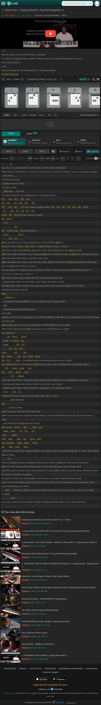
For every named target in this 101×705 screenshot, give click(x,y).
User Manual (91, 668)
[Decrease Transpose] (62, 158)
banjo (41, 115)
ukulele (24, 115)
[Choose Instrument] (56, 115)
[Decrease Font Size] (11, 158)
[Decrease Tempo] (3, 79)
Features (23, 668)
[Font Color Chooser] (54, 151)
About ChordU (10, 668)
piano (15, 115)
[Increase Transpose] (78, 158)
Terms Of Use (35, 668)
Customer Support (50, 672)
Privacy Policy (50, 668)
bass (50, 115)
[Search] (90, 3)
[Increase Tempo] (22, 79)
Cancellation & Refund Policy (70, 668)
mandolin (32, 115)
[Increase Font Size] (29, 158)
